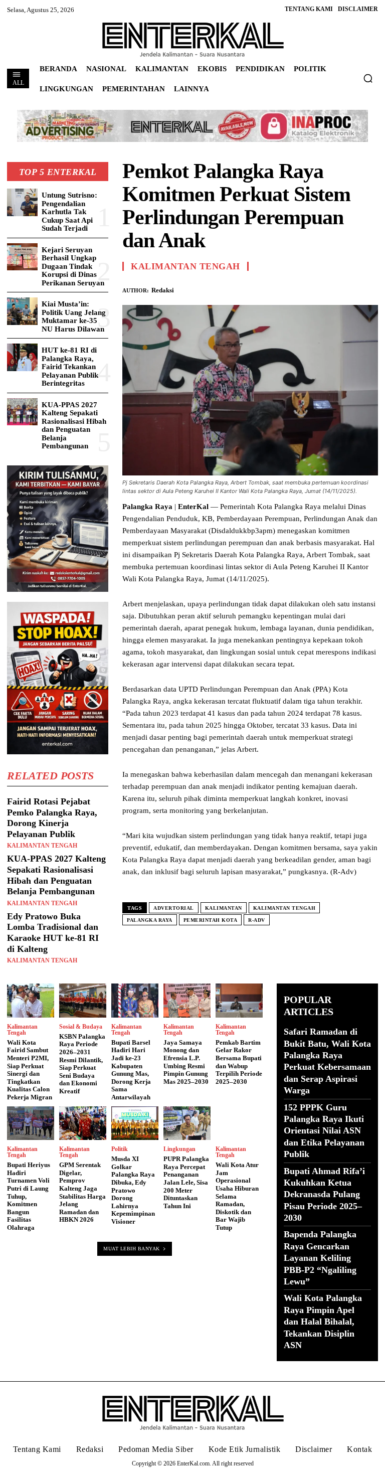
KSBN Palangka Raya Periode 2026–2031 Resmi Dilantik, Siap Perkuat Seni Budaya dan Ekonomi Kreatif (82, 1064)
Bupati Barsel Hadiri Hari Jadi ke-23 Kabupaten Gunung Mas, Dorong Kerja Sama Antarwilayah (131, 1070)
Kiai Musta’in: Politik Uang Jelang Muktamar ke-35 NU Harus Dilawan (74, 316)
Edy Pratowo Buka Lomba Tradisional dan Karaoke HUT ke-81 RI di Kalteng (53, 932)
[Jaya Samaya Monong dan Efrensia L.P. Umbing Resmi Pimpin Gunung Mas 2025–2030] (187, 1000)
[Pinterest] (321, 288)
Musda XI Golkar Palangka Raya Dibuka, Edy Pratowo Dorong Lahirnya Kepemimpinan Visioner (133, 1190)
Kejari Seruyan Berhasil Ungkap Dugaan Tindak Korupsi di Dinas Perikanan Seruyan (73, 266)
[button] (368, 78)
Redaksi (162, 290)
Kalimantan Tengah (42, 846)
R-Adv (256, 920)
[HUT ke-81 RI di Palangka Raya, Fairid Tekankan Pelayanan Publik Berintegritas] (22, 357)
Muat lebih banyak (131, 1248)
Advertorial (173, 908)
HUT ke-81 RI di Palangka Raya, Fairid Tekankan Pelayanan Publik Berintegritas (70, 366)
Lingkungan (179, 1149)
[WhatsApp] (344, 288)
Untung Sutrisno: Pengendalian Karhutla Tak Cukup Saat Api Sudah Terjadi (69, 211)
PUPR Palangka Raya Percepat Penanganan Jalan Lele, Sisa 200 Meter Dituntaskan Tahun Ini (186, 1182)
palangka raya (149, 920)
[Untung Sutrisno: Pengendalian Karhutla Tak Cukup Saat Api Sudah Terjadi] (22, 202)
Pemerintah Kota (210, 920)
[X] (298, 288)
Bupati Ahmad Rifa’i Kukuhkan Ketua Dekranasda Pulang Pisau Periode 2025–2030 (324, 1194)
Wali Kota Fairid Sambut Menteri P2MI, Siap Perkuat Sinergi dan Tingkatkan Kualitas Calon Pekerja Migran (29, 1070)
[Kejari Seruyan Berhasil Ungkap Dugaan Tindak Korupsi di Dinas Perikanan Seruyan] (22, 257)
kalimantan (223, 908)
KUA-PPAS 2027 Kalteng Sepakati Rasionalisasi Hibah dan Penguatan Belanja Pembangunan (74, 425)
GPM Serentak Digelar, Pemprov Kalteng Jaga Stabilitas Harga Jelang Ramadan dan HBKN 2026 (82, 1192)
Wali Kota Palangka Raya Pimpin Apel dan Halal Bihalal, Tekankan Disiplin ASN (323, 1321)
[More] (367, 288)
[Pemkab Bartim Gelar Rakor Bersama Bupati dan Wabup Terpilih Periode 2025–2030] (239, 1000)
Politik (119, 1149)
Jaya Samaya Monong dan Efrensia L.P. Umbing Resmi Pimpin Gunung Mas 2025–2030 (186, 1062)
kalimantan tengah (284, 908)
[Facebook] (275, 288)
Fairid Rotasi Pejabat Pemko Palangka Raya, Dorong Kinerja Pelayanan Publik (52, 817)
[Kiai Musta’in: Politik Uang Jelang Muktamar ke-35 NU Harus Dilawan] (22, 311)
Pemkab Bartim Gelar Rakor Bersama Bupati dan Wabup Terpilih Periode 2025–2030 (239, 1062)
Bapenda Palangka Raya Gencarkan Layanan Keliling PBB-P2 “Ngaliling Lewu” (320, 1257)
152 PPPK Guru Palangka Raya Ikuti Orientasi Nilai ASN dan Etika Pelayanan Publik (324, 1131)
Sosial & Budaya (80, 1027)
